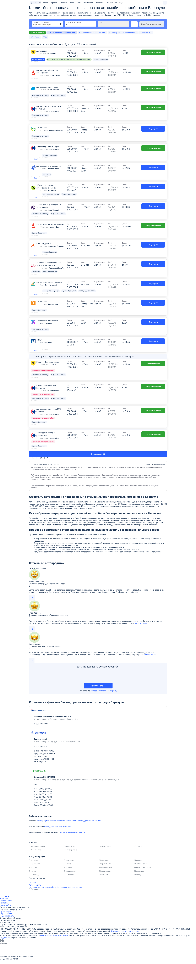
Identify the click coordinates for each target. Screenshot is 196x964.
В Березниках (34, 864)
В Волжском (104, 875)
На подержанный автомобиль (122, 33)
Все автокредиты (37, 878)
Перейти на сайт (153, 363)
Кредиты (54, 3)
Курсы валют (88, 3)
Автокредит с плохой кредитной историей (56, 820)
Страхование (100, 3)
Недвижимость (7, 916)
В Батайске (33, 860)
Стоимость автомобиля (41, 22)
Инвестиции (112, 3)
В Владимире (139, 871)
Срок (100, 22)
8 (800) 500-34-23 (8, 922)
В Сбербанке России (37, 846)
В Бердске (138, 860)
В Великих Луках (105, 867)
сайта (8, 905)
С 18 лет (97, 820)
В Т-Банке (138, 846)
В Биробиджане (105, 864)
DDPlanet (14, 959)
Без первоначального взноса (92, 33)
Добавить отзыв (98, 686)
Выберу (32, 883)
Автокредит (41, 51)
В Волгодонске (69, 875)
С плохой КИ (145, 33)
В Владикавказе (105, 871)
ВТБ (45, 37)
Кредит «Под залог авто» (47, 362)
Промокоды (5, 911)
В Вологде (138, 875)
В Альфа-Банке (105, 846)
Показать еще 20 (98, 454)
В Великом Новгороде (142, 867)
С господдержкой (84, 820)
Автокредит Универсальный (49, 282)
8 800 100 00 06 (41, 724)
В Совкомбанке (35, 850)
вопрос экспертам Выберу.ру (104, 691)
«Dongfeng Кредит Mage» (47, 147)
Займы (78, 3)
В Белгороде (69, 860)
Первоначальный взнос (74, 22)
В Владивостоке (70, 871)
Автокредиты (35, 885)
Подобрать (153, 129)
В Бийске (67, 864)
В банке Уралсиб (70, 850)
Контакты (4, 898)
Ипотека (63, 3)
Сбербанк (35, 37)
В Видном (33, 871)
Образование (6, 914)
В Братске (33, 867)
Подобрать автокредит (151, 24)
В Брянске (68, 867)
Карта (2, 905)
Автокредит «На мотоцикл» (49, 166)
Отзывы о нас (6, 901)
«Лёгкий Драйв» (43, 243)
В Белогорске (104, 860)
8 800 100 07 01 (41, 746)
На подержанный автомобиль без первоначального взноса (55, 887)
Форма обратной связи (10, 918)
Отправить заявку (153, 52)
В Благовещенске (140, 864)
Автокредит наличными (47, 87)
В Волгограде (34, 875)
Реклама (4, 903)
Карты (71, 3)
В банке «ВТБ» (69, 846)
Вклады (46, 3)
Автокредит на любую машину (50, 224)
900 (36, 784)
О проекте (4, 896)
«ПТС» (39, 340)
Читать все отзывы (37, 568)
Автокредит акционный (47, 321)
